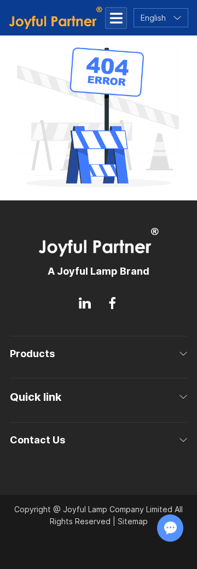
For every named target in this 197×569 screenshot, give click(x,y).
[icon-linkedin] (84, 303)
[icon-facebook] (112, 303)
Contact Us (37, 440)
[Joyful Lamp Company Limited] (55, 18)
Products (32, 353)
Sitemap (133, 521)
